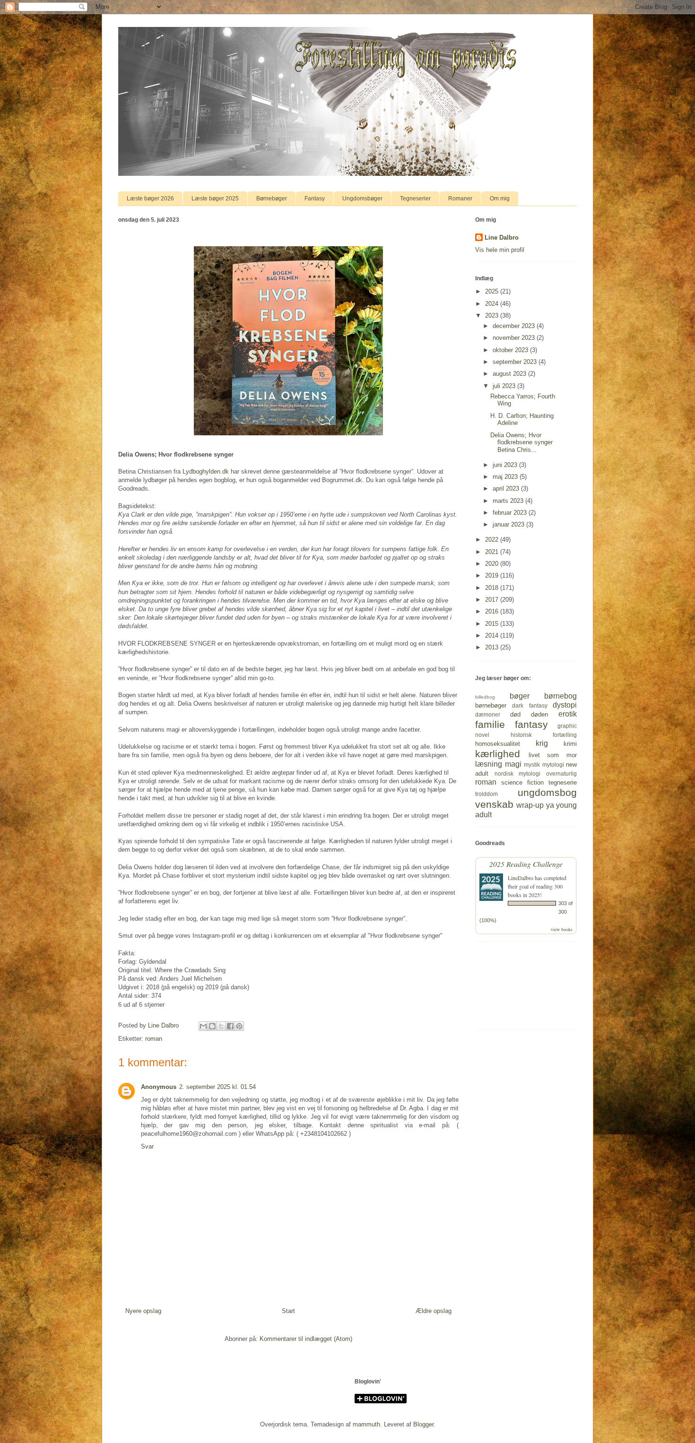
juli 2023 (505, 385)
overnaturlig (561, 773)
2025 (492, 291)
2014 (492, 635)
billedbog (485, 697)
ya (550, 805)
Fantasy (314, 198)
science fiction (522, 782)
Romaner (460, 198)
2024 (492, 303)
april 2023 (507, 488)
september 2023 (516, 361)
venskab (494, 804)
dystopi (565, 705)
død (515, 714)
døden (539, 714)
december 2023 (515, 325)
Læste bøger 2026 (150, 198)
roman (153, 1038)
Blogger (423, 1424)
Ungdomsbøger (362, 198)
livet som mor (553, 755)
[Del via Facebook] (230, 1026)
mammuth (366, 1424)
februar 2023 (511, 512)
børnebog (560, 696)
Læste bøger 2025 (215, 198)
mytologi (553, 764)
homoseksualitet (497, 743)
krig (542, 743)
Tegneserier (415, 198)
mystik (532, 764)
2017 (492, 599)
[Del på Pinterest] (239, 1026)
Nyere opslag (143, 1310)
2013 (492, 647)
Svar (147, 1146)
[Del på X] (221, 1026)
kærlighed (497, 753)
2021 (492, 551)
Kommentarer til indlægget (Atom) (306, 1338)
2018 (492, 587)
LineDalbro (520, 877)
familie (490, 724)
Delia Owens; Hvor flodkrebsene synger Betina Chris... (521, 442)
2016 (492, 611)
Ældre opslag (434, 1310)
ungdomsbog (547, 792)
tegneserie (562, 782)
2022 (492, 539)
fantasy (531, 724)
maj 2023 (506, 476)
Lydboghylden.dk (205, 471)
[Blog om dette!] (212, 1026)
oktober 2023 (511, 350)
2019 (492, 575)
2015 (492, 623)
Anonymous (158, 1086)
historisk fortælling (544, 735)
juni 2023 (506, 464)
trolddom (486, 794)
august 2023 (510, 373)
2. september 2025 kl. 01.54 (217, 1086)
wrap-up (530, 805)
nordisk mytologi (518, 773)
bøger (520, 696)
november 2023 (515, 337)
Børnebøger (271, 198)
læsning (488, 764)
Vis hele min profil (499, 249)
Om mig (500, 198)
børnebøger (490, 705)
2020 (492, 563)
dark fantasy (529, 705)
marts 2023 (509, 500)
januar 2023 (509, 524)
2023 (492, 315)
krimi (570, 743)
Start (288, 1310)
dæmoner (487, 714)
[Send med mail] (203, 1026)
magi (513, 764)
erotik (567, 714)
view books (562, 929)
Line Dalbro (502, 237)
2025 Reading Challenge (526, 864)
